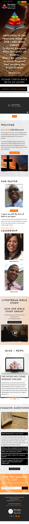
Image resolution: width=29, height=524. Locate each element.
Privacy (16, 500)
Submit (25, 488)
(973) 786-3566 (8, 1)
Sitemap (20, 500)
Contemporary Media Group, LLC (15, 505)
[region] (14, 39)
